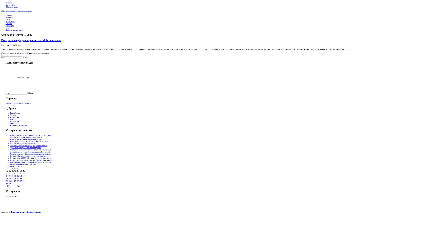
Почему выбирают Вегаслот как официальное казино (31, 160)
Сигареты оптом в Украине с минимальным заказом (30, 154)
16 (10, 178)
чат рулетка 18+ (12, 196)
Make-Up (9, 17)
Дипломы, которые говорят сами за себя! (26, 137)
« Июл (8, 186)
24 (12, 181)
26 (18, 181)
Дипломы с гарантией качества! (22, 144)
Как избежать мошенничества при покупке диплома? (31, 162)
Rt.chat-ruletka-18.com (14, 166)
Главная (9, 3)
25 (15, 181)
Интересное (10, 22)
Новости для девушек (14, 30)
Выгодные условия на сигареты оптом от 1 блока (29, 141)
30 (10, 184)
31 (12, 184)
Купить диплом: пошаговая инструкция (26, 139)
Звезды (8, 20)
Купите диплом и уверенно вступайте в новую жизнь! (31, 135)
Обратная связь (12, 7)
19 (18, 178)
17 (12, 178)
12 (18, 176)
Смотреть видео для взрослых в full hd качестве (31, 40)
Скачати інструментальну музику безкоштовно (28, 146)
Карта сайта (10, 5)
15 (7, 178)
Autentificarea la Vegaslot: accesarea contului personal (30, 152)
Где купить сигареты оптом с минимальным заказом (30, 150)
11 (15, 176)
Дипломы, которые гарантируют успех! (25, 148)
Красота (9, 24)
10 (12, 176)
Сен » (19, 186)
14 (23, 176)
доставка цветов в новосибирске (18, 103)
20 (21, 178)
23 (10, 181)
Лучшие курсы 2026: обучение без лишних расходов (30, 158)
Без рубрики (21, 53)
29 (7, 184)
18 (15, 178)
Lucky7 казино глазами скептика (23, 164)
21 (23, 178)
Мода (8, 28)
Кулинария (10, 26)
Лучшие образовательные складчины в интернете (29, 156)
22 (7, 181)
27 (21, 181)
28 (23, 181)
